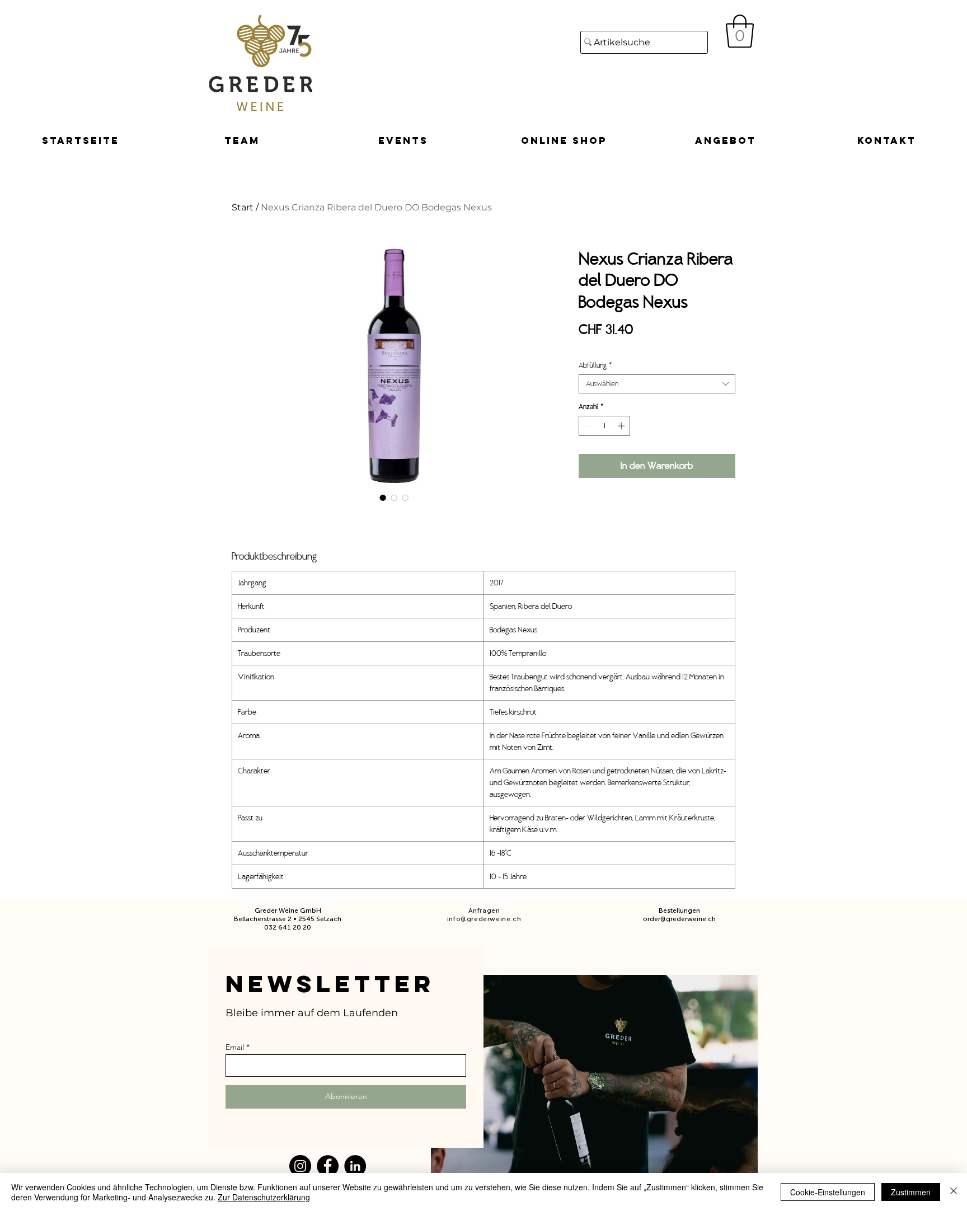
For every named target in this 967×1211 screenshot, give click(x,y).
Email (235, 1047)
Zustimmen (911, 1192)
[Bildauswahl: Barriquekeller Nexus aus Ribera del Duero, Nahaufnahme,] (394, 497)
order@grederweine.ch (679, 919)
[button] (740, 31)
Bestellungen (679, 910)
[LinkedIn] (355, 1166)
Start (243, 207)
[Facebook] (328, 1166)
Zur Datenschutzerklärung (264, 1197)
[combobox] (657, 383)
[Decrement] (587, 425)
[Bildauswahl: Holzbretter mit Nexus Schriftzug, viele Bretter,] (405, 497)
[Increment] (622, 425)
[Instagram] (300, 1166)
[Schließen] (953, 1192)
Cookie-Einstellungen (827, 1192)
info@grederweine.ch (484, 919)
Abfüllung (595, 365)
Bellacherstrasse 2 (263, 919)
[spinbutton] (605, 425)
